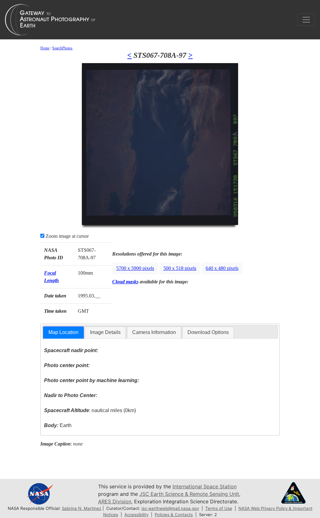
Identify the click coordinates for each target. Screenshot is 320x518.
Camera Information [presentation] (154, 332)
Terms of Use (218, 508)
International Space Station (204, 486)
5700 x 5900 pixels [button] (135, 268)
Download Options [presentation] (208, 332)
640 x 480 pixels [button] (222, 268)
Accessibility (136, 514)
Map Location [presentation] (63, 332)
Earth (58, 425)
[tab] (63, 332)
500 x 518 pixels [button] (179, 268)
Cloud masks (125, 281)
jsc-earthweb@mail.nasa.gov (170, 508)
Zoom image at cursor (66, 236)
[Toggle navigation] (306, 19)
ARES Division (114, 501)
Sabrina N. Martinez (81, 508)
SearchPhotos (62, 48)
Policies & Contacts (174, 514)
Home (44, 48)
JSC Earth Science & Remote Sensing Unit (189, 494)
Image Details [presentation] (105, 332)
